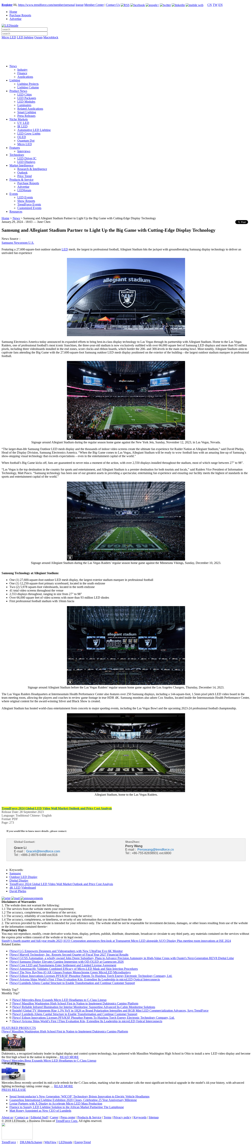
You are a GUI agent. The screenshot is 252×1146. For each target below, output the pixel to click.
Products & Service (21, 179)
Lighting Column (28, 87)
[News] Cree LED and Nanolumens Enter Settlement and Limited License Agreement (62, 965)
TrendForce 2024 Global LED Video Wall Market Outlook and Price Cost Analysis (61, 884)
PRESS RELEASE (14, 1089)
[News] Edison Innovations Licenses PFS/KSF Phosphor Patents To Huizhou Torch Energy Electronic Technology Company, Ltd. (90, 976)
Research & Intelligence (32, 169)
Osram (38, 37)
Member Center (94, 5)
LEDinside (65, 1142)
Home (13, 11)
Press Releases (26, 115)
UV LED (23, 123)
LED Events (25, 197)
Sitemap (154, 1117)
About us (7, 1117)
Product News (18, 91)
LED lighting (25, 37)
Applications (25, 76)
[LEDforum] (126, 58)
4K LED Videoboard (22, 887)
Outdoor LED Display (23, 877)
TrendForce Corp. (67, 1121)
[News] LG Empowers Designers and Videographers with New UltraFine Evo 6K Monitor (66, 951)
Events (13, 193)
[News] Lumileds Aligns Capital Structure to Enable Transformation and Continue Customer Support (72, 983)
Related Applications (30, 108)
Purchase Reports (20, 15)
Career (54, 1117)
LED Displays (26, 162)
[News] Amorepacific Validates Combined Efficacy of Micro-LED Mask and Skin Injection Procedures (73, 968)
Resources (15, 211)
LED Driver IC (26, 158)
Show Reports (26, 201)
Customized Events (29, 208)
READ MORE (69, 1057)
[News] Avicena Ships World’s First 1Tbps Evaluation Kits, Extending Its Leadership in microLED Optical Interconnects (84, 979)
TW (215, 5)
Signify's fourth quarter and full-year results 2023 (32, 940)
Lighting (14, 80)
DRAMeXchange (31, 1142)
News (13, 66)
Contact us (21, 1117)
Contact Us (113, 5)
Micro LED (9, 37)
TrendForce (9, 1142)
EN (220, 5)
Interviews (23, 151)
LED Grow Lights (28, 133)
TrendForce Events (29, 204)
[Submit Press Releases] (126, 53)
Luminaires (24, 105)
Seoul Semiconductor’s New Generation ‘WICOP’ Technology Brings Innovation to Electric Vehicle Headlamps (79, 1096)
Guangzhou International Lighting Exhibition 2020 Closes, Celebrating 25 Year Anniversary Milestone (73, 1100)
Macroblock (50, 37)
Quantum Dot (25, 140)
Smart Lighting (26, 112)
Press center (67, 1117)
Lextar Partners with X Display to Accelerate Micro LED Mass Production (55, 1103)
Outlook (22, 172)
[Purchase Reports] (126, 42)
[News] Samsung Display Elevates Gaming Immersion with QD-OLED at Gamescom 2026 (66, 961)
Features (14, 147)
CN (209, 5)
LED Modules (26, 101)
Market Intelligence (21, 165)
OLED (21, 137)
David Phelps (17, 891)
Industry (22, 69)
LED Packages (26, 98)
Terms (107, 1117)
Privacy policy (122, 1117)
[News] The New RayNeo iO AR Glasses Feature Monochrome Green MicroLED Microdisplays (70, 972)
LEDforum (24, 190)
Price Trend (24, 176)
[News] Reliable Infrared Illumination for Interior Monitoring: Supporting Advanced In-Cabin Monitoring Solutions (83, 1007)
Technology (16, 154)
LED (65, 249)
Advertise (15, 18)
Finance (22, 73)
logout (79, 5)
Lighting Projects (28, 84)
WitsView (50, 1142)
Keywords (139, 1117)
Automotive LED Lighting (34, 130)
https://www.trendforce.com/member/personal (46, 5)
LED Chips (24, 94)
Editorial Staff (39, 1117)
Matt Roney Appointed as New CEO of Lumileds (40, 1110)
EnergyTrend (82, 1142)
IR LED (22, 126)
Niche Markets (18, 119)
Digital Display (18, 880)
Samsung (15, 873)
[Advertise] (126, 47)
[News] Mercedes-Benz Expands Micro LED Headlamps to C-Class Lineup (59, 1000)
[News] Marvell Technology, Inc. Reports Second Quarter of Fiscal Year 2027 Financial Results (68, 954)
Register (7, 5)
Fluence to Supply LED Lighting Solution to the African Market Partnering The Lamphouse (66, 1107)
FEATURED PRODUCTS (19, 1028)
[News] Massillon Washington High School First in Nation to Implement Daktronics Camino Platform (75, 1003)
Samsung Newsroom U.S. (18, 242)
